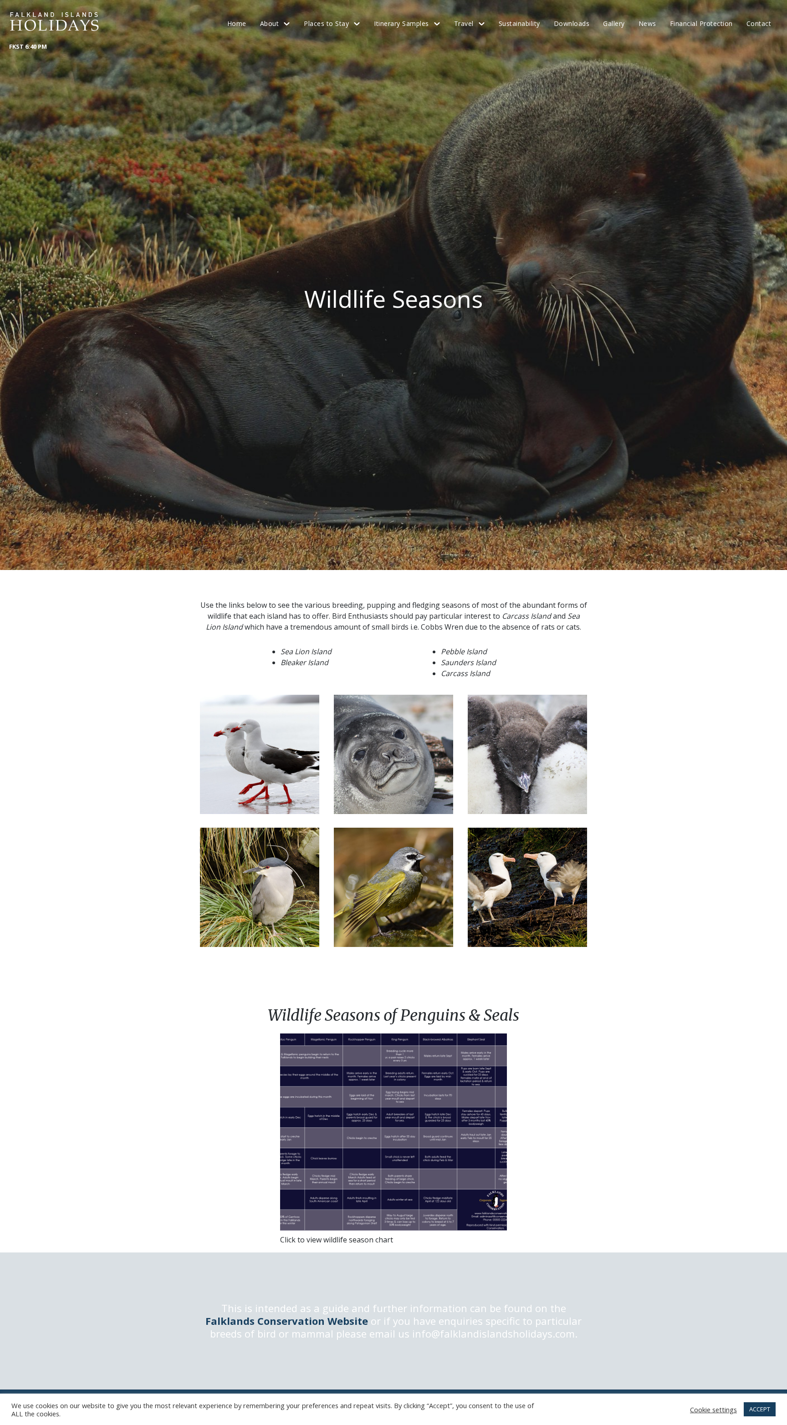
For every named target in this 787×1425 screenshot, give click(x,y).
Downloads (572, 23)
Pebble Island (464, 651)
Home (236, 23)
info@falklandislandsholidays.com (493, 1333)
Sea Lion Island (306, 651)
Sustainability (519, 23)
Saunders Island (468, 662)
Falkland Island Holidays (54, 22)
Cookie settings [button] (713, 1409)
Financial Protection (701, 23)
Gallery (614, 23)
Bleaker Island (304, 662)
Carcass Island (465, 673)
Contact (759, 23)
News (647, 23)
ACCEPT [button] (759, 1409)
